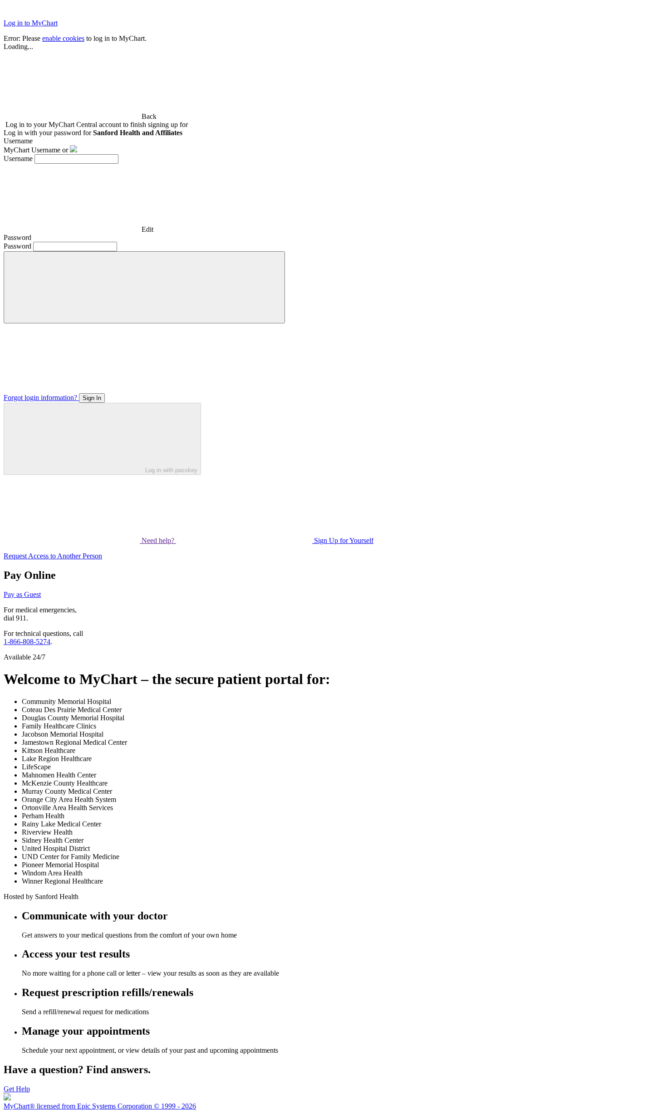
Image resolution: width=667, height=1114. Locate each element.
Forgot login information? (41, 397)
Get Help (17, 1089)
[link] (80, 116)
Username (18, 158)
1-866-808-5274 (27, 641)
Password (17, 246)
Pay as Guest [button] (22, 594)
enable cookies (63, 38)
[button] (144, 287)
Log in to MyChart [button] (31, 23)
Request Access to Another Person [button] (53, 556)
